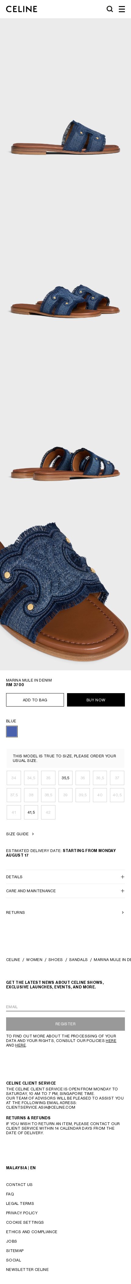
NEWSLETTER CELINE (27, 1269)
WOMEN (34, 959)
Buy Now (96, 700)
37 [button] (117, 778)
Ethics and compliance (32, 1232)
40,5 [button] (117, 795)
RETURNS (15, 912)
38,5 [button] (48, 795)
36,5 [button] (100, 778)
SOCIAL (13, 1260)
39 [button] (65, 795)
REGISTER (65, 1024)
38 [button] (31, 795)
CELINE (13, 959)
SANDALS (78, 959)
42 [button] (48, 812)
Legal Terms (20, 1203)
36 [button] (82, 778)
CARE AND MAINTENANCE (31, 891)
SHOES (55, 959)
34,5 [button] (31, 778)
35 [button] (48, 778)
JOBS (11, 1241)
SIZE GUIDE (17, 834)
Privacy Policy (21, 1213)
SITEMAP (15, 1250)
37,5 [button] (14, 795)
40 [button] (100, 795)
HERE (111, 1040)
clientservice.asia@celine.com (40, 1107)
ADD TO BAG (35, 700)
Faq (10, 1194)
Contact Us (19, 1184)
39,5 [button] (83, 795)
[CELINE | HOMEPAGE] (21, 9)
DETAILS (14, 877)
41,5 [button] (31, 812)
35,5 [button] (65, 778)
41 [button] (14, 812)
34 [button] (13, 778)
